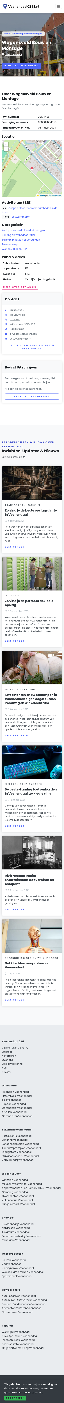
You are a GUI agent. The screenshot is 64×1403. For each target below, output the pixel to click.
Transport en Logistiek (23, 505)
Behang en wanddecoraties (18, 235)
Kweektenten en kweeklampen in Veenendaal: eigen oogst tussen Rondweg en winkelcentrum (31, 699)
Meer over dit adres (20, 287)
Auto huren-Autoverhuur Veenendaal (24, 1300)
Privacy (6, 1072)
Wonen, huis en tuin (20, 689)
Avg (4, 1068)
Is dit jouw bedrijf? (21, 65)
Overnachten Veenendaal (18, 1196)
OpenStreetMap (54, 195)
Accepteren (15, 1398)
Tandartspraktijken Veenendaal (21, 1148)
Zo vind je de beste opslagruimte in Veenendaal (31, 512)
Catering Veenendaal (15, 1140)
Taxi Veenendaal (12, 1100)
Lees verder (15, 546)
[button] (32, 168)
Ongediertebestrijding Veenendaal (23, 1348)
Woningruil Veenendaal (16, 1332)
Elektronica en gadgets (23, 784)
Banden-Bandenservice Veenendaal (24, 1304)
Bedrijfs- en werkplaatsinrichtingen (23, 33)
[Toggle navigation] (58, 6)
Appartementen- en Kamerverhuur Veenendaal (31, 1188)
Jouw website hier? (20, 338)
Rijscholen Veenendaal (15, 1092)
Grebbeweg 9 (13, 54)
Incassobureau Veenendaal (18, 1340)
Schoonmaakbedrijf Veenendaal (21, 1236)
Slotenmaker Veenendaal (17, 1312)
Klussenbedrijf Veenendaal (18, 1224)
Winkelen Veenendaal (15, 1180)
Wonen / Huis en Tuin (14, 249)
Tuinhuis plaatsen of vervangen (21, 240)
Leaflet (42, 195)
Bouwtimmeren (20, 217)
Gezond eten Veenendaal (17, 1116)
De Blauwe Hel (17, 314)
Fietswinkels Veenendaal (17, 1096)
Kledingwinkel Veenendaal (18, 1268)
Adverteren (9, 1056)
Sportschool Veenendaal (17, 1276)
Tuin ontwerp (10, 244)
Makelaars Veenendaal (16, 1240)
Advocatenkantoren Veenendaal (22, 1308)
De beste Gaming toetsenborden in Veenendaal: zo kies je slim (31, 791)
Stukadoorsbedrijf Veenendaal (20, 1156)
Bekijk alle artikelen (12, 456)
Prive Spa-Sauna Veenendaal (19, 1336)
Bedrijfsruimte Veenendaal (18, 1344)
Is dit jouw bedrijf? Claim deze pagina (32, 347)
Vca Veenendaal (12, 1264)
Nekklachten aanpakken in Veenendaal (26, 965)
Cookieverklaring (12, 1064)
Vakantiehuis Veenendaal (17, 1200)
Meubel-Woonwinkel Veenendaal (22, 1184)
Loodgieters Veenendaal (17, 1152)
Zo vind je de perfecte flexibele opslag (29, 603)
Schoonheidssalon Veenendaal (20, 1144)
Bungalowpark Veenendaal (18, 1204)
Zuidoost (15, 319)
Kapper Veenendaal (14, 1104)
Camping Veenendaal (15, 1192)
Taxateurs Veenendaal (16, 1232)
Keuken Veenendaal (14, 1260)
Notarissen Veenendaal (16, 1228)
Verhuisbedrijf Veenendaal (18, 1160)
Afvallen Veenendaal (14, 1112)
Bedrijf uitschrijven (32, 396)
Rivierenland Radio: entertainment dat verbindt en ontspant (29, 880)
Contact (7, 1052)
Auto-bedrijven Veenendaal (19, 1296)
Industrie (12, 595)
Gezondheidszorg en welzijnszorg (31, 958)
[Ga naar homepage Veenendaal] (20, 6)
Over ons (7, 1060)
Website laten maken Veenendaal (22, 1272)
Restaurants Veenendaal (17, 1136)
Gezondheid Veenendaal (17, 1108)
